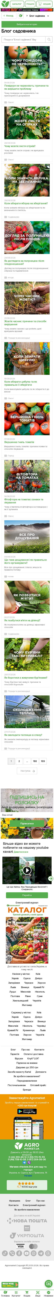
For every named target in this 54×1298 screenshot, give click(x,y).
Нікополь (40, 991)
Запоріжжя (14, 982)
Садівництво (13, 217)
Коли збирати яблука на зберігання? (26, 203)
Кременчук (29, 1030)
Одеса (26, 978)
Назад (9, 15)
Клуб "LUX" (33, 1058)
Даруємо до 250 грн (27, 1067)
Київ (38, 973)
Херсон (42, 982)
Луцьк (12, 991)
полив (11, 576)
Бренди (27, 1089)
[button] (48, 1284)
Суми (39, 996)
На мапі (28, 1175)
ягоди (11, 277)
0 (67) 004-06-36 (36, 1159)
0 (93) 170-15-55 (36, 1157)
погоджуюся (16, 828)
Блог (13, 1049)
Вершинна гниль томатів (19, 442)
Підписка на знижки (27, 1063)
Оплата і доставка (34, 1054)
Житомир (27, 1005)
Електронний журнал (34, 1205)
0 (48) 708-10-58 (17, 1159)
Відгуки (19, 1058)
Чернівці (41, 1025)
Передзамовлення (27, 1080)
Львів (13, 987)
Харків (15, 978)
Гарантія (15, 1054)
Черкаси (28, 982)
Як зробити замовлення (27, 1209)
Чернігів (37, 1000)
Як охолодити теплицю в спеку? (23, 735)
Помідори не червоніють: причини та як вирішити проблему (26, 87)
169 (43, 761)
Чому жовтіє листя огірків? (19, 146)
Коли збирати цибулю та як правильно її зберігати (20, 383)
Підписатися (27, 823)
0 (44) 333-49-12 (18, 1157)
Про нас (25, 1049)
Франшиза (14, 1200)
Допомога (40, 1071)
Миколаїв (26, 991)
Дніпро (38, 978)
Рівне (28, 996)
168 (35, 761)
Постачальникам (17, 1085)
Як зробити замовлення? (27, 1076)
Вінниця (25, 987)
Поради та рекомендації (19, 338)
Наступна (26, 771)
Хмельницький (20, 1000)
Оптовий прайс (38, 1085)
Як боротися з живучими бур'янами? (25, 677)
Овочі (11, 102)
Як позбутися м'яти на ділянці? (22, 620)
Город (11, 456)
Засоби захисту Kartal (19, 1071)
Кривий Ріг (39, 987)
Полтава (15, 996)
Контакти (39, 1049)
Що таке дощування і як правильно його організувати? (25, 561)
